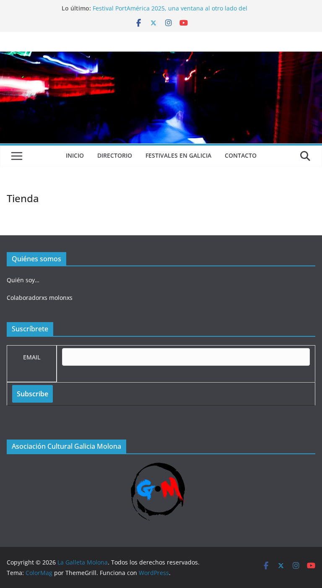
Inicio (75, 155)
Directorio (114, 155)
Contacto (241, 155)
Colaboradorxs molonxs (40, 298)
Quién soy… (23, 280)
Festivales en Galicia (178, 155)
